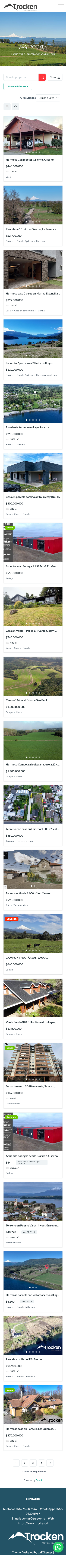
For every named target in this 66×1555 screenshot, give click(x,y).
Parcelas (40, 241)
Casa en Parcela (22, 514)
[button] (58, 1547)
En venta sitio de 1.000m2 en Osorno (28, 893)
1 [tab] (26, 152)
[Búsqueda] (42, 77)
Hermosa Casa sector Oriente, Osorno (30, 159)
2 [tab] (30, 152)
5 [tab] (39, 152)
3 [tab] (33, 152)
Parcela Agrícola (25, 241)
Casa (8, 176)
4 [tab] (36, 152)
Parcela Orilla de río (26, 1376)
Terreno (21, 444)
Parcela (9, 241)
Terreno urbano (25, 840)
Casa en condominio (24, 310)
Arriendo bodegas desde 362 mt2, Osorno (32, 1155)
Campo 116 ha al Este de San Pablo (27, 700)
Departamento (13, 1103)
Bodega (9, 578)
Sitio (8, 905)
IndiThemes (45, 1552)
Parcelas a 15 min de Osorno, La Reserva (31, 229)
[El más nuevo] (48, 97)
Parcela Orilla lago (26, 1306)
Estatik (39, 1480)
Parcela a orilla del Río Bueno (24, 1359)
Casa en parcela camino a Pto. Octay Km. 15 (33, 496)
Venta (10, 528)
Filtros (53, 77)
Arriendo (11, 1117)
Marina (41, 310)
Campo (9, 712)
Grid (7, 106)
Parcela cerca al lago (46, 374)
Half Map (15, 106)
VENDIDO (12, 919)
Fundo (19, 712)
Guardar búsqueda (18, 86)
